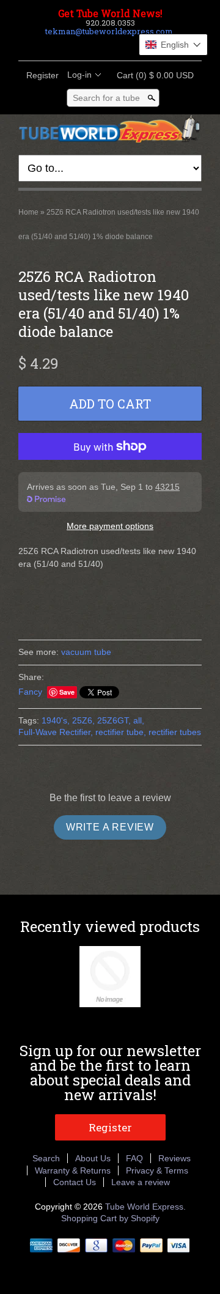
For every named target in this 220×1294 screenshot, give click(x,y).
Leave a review (140, 1182)
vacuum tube (86, 652)
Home (28, 212)
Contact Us (74, 1182)
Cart (151, 75)
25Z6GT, (114, 720)
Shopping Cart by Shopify (110, 1218)
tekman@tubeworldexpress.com (109, 31)
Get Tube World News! (110, 13)
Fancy (30, 692)
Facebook (78, 45)
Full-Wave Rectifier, (55, 732)
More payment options (110, 526)
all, (138, 720)
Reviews (174, 1158)
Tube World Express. (145, 1206)
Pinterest (119, 45)
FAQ (134, 1158)
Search (46, 1158)
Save (67, 692)
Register (42, 75)
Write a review (110, 827)
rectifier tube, (120, 732)
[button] (173, 44)
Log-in (79, 74)
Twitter (99, 45)
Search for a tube (106, 98)
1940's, (56, 720)
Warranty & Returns (73, 1170)
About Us (93, 1158)
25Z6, (83, 720)
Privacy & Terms (157, 1170)
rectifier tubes (174, 732)
